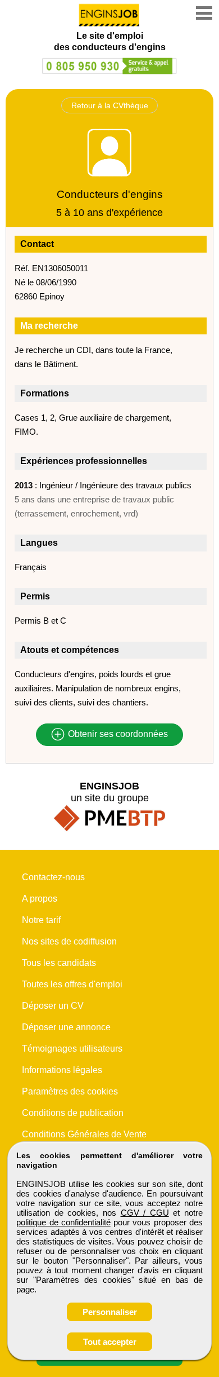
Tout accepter (109, 1342)
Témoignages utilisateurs (72, 1048)
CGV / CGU (145, 1212)
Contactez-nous (53, 877)
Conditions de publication (73, 1113)
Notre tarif (41, 920)
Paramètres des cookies (70, 1091)
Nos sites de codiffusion (69, 941)
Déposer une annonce (66, 1027)
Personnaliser (110, 1312)
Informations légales (62, 1070)
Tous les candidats (59, 963)
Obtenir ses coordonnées (117, 734)
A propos (39, 898)
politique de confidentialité (63, 1222)
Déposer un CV (53, 1005)
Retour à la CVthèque (109, 105)
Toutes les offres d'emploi (72, 984)
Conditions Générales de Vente (84, 1134)
